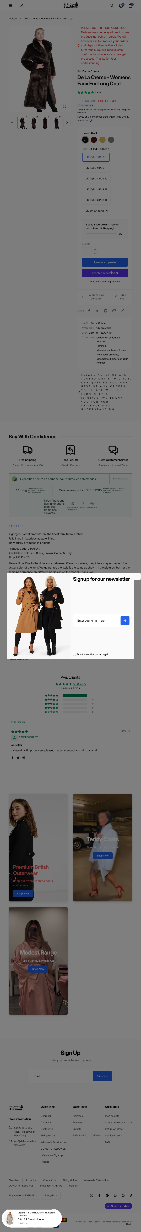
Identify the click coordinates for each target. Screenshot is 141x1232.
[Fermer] (137, 576)
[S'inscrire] (125, 620)
